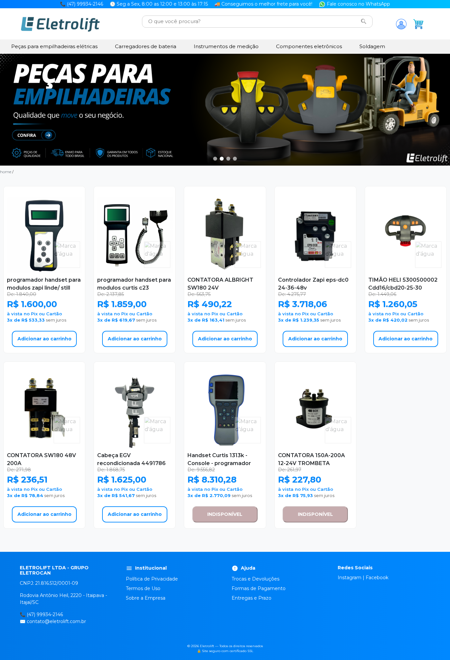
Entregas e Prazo (251, 598)
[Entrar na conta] (401, 24)
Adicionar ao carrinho (44, 339)
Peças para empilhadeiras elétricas (54, 46)
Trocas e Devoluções (255, 579)
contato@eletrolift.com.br (56, 621)
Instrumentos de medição (226, 46)
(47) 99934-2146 (45, 614)
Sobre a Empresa (145, 598)
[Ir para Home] (60, 24)
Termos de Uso (143, 588)
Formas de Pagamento (259, 588)
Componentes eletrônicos (309, 46)
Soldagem (372, 46)
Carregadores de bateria (145, 46)
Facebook (377, 578)
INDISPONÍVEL (224, 514)
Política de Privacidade (152, 579)
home (5, 171)
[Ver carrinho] (418, 24)
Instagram (349, 578)
